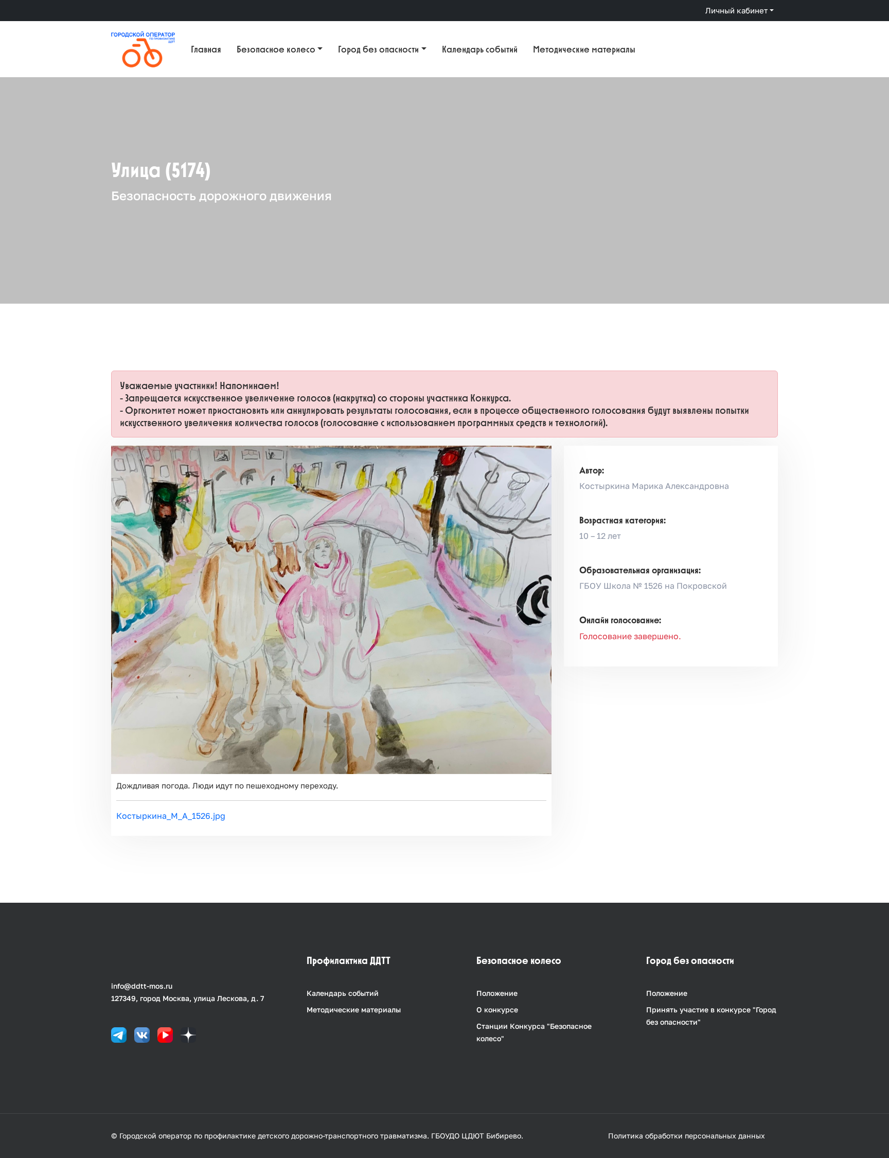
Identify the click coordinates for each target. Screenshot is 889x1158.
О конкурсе (497, 1009)
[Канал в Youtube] (165, 1033)
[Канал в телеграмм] (119, 1033)
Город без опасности (378, 49)
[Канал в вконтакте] (142, 1033)
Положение (497, 993)
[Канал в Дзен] (188, 1033)
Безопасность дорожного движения (221, 195)
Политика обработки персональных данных (686, 1135)
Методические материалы (584, 49)
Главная (206, 49)
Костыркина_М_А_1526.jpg (170, 816)
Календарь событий (480, 49)
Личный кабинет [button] (736, 10)
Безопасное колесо (276, 49)
